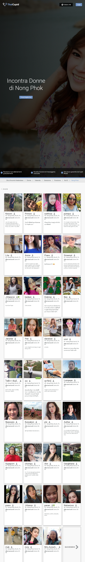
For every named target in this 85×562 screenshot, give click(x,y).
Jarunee (9, 338)
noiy (27, 547)
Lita (7, 255)
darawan (48, 338)
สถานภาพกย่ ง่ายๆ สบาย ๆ (32, 431)
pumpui (67, 213)
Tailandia (38, 180)
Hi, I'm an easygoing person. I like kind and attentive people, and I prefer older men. (32, 474)
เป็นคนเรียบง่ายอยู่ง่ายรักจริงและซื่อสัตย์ (52, 223)
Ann (46, 463)
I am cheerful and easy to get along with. (33, 347)
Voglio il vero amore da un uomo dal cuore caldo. (51, 390)
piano (8, 505)
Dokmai (48, 297)
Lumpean (68, 380)
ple (45, 422)
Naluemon (69, 505)
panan (47, 505)
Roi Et (66, 180)
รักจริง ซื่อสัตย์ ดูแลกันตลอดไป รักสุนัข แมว (32, 223)
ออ (26, 381)
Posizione (57, 180)
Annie (27, 255)
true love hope (9, 305)
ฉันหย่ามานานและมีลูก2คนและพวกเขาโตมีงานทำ (71, 349)
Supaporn (9, 463)
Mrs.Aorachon (50, 547)
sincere (46, 347)
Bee (65, 297)
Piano (47, 255)
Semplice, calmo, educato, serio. (51, 514)
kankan (28, 297)
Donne (29, 180)
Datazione (47, 180)
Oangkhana (69, 463)
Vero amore (28, 305)
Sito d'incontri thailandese (14, 180)
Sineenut (68, 255)
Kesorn (8, 213)
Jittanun (29, 505)
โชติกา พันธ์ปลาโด (11, 381)
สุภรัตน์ (47, 381)
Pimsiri (28, 213)
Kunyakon (29, 422)
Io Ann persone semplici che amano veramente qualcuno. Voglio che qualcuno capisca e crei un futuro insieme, (71, 266)
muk (7, 547)
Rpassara (9, 422)
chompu (29, 463)
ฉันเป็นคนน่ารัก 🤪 (49, 264)
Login (79, 4)
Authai (67, 422)
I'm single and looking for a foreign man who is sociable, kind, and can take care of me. (71, 433)
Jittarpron (10, 297)
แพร (66, 339)
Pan (27, 338)
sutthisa (48, 213)
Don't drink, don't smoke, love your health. (12, 390)
